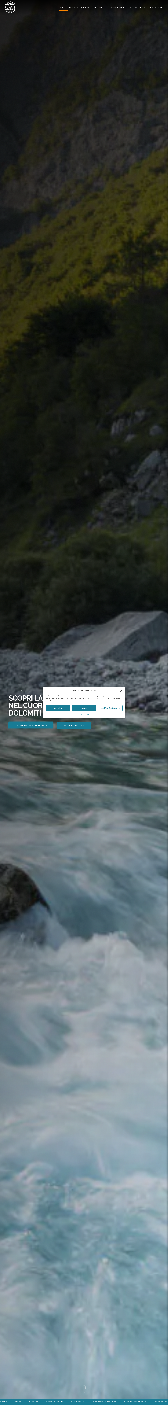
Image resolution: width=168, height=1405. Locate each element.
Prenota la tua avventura (29, 725)
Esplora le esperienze (75, 725)
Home (63, 7)
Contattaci (156, 7)
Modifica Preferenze (110, 708)
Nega (84, 708)
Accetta (58, 708)
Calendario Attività (121, 7)
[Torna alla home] (10, 7)
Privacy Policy (84, 714)
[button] (121, 690)
